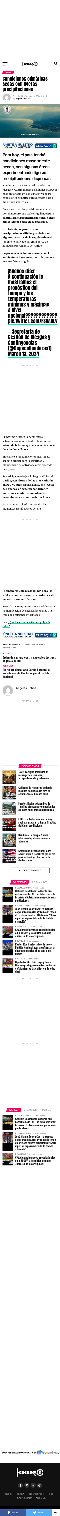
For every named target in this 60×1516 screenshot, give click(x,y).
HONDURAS (39, 645)
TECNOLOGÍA (41, 1498)
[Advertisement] (30, 30)
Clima (27, 645)
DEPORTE (52, 1494)
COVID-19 (8, 1494)
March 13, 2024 (23, 354)
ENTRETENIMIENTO (24, 1498)
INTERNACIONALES (36, 1494)
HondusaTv (10, 648)
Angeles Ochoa (23, 98)
